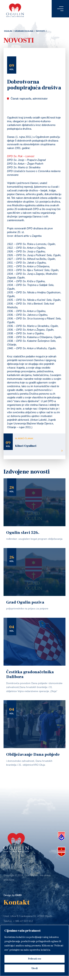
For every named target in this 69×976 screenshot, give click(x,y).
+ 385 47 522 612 (23, 921)
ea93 (18, 895)
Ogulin (8, 31)
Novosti (40, 31)
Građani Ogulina (24, 31)
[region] (34, 950)
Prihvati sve (34, 958)
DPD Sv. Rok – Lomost (20, 156)
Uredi (34, 968)
